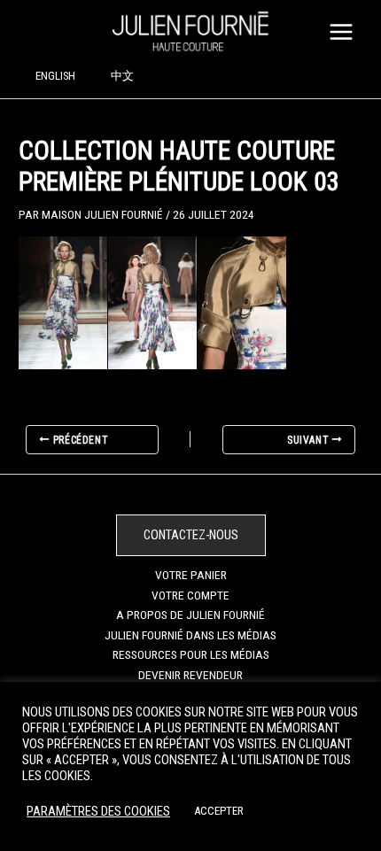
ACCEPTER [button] (219, 810)
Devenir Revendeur (190, 675)
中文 (122, 75)
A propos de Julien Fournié (190, 614)
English (55, 75)
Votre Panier (191, 575)
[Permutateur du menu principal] (341, 31)
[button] (191, 535)
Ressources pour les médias (191, 654)
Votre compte (190, 595)
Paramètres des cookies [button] (98, 811)
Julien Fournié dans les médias (190, 635)
